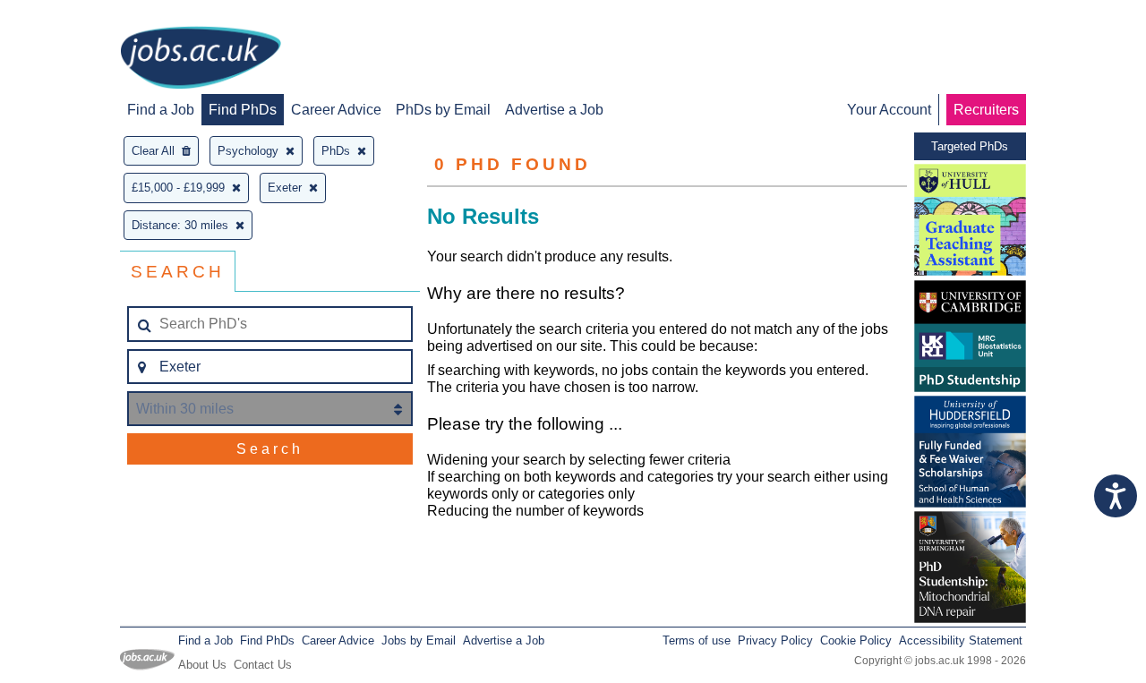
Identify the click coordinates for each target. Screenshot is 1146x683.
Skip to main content (71, 15)
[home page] (200, 59)
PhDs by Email (443, 109)
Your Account (889, 109)
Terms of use (697, 640)
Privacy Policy (775, 640)
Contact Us (263, 664)
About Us (202, 664)
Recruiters (986, 109)
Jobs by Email (418, 640)
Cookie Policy (856, 640)
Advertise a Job (554, 109)
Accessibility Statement (960, 640)
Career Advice (336, 109)
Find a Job (160, 109)
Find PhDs (243, 109)
